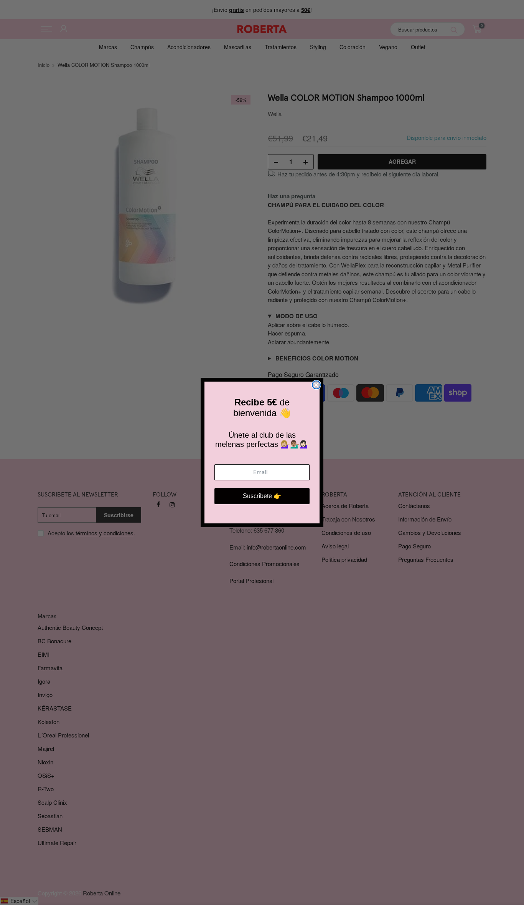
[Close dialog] (316, 385)
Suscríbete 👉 (262, 496)
